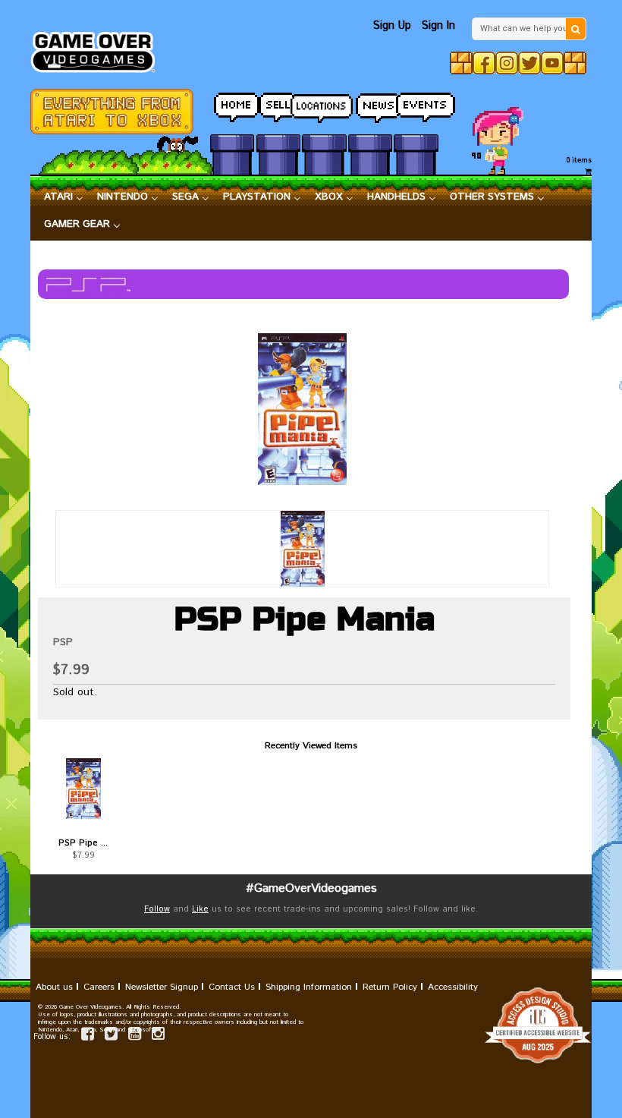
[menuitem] (63, 197)
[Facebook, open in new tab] (484, 63)
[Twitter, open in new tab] (529, 63)
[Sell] (278, 103)
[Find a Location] (323, 104)
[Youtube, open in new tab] (552, 63)
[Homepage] (98, 48)
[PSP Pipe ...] (83, 788)
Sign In (438, 25)
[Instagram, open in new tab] (506, 63)
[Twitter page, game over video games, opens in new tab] (111, 1036)
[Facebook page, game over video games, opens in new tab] (87, 1036)
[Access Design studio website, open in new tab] (311, 1025)
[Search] (576, 28)
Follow (157, 909)
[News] (370, 103)
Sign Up (392, 25)
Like (200, 909)
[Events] (415, 103)
